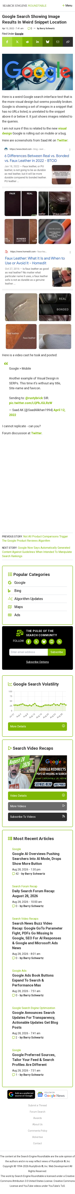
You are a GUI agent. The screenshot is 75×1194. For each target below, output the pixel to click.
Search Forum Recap (24, 886)
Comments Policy (37, 1130)
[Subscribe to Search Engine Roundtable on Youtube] (51, 641)
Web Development (59, 1166)
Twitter (62, 140)
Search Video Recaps (25, 918)
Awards (37, 1118)
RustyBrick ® (36, 1166)
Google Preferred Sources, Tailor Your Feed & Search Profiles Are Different (33, 1060)
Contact (37, 1143)
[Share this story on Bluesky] (48, 42)
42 (17, 873)
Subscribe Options (37, 662)
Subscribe (57, 652)
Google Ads (19, 970)
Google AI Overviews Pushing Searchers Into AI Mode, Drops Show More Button (36, 859)
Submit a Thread (37, 1105)
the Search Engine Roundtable (34, 1156)
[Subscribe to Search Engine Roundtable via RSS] (59, 641)
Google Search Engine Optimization (33, 1008)
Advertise (37, 1137)
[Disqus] (37, 486)
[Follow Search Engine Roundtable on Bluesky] (44, 641)
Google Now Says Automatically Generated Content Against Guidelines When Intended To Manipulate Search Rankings (37, 552)
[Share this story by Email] (58, 42)
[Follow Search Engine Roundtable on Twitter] (36, 641)
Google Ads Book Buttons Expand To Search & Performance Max (33, 980)
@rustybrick (34, 398)
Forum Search (37, 1111)
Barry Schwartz (47, 28)
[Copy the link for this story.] (68, 42)
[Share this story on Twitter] (17, 42)
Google (19, 33)
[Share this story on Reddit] (27, 42)
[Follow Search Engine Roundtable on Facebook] (28, 641)
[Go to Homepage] (24, 5)
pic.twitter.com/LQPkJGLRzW (30, 403)
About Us (37, 1124)
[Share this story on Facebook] (7, 42)
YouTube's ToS (56, 1186)
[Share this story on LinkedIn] (37, 42)
